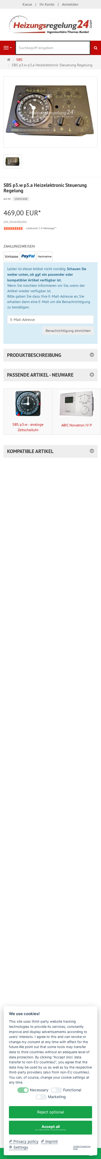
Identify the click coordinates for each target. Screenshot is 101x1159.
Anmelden (70, 4)
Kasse (27, 4)
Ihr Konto (46, 4)
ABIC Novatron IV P (76, 425)
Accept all (50, 1127)
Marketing (57, 1097)
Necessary (39, 1090)
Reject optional (50, 1112)
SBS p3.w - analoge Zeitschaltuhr (27, 427)
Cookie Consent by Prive (81, 1147)
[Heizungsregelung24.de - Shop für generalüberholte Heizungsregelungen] (50, 24)
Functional (72, 1090)
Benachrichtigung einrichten (68, 330)
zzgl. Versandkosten (15, 221)
